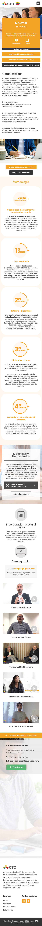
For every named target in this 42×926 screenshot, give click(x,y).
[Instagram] (24, 901)
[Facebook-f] (28, 901)
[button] (38, 3)
